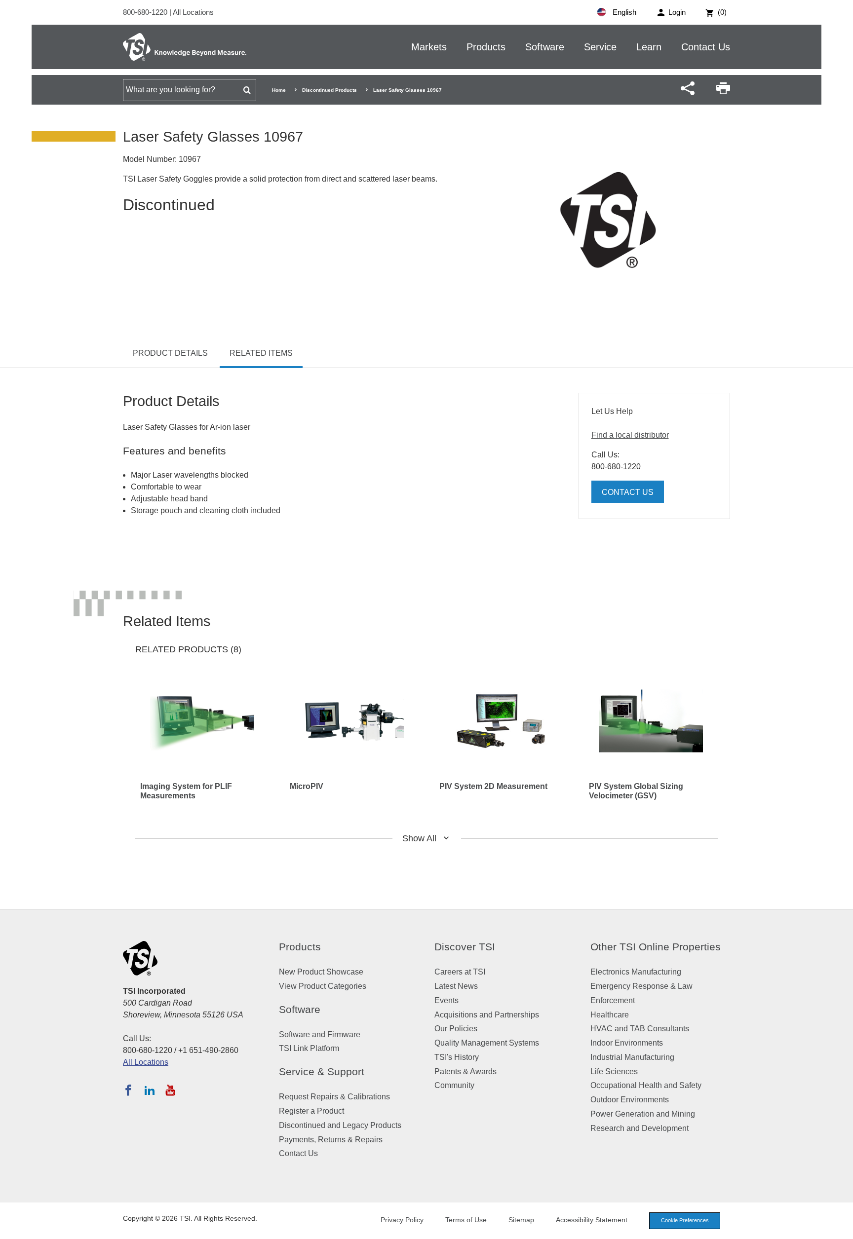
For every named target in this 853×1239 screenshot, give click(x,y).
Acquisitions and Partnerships (486, 1015)
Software (544, 46)
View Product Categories (322, 986)
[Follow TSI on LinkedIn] (149, 1090)
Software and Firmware (319, 1034)
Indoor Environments (626, 1043)
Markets (429, 46)
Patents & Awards (465, 1071)
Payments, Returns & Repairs (331, 1139)
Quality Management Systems (486, 1043)
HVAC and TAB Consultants (639, 1028)
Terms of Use (466, 1220)
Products (485, 46)
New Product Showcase (321, 972)
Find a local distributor (630, 435)
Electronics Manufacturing (635, 972)
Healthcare (609, 1015)
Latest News (456, 986)
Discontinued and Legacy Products (340, 1125)
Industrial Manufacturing (632, 1057)
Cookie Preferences (685, 1220)
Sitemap (521, 1220)
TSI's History (456, 1057)
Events (446, 1000)
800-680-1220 (146, 12)
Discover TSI (464, 946)
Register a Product (311, 1111)
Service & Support (321, 1071)
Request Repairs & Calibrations (334, 1096)
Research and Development (639, 1128)
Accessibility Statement (591, 1220)
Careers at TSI (459, 972)
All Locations (193, 12)
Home (279, 90)
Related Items (261, 353)
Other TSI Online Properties (655, 946)
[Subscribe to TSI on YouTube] (170, 1090)
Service (600, 46)
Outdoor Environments (629, 1099)
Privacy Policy (402, 1220)
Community (454, 1085)
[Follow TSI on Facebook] (128, 1090)
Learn (648, 46)
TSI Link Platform (309, 1048)
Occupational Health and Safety (645, 1085)
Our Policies (455, 1028)
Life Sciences (614, 1071)
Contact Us (705, 46)
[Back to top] (840, 1226)
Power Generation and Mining (642, 1114)
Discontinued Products (329, 90)
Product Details (170, 353)
